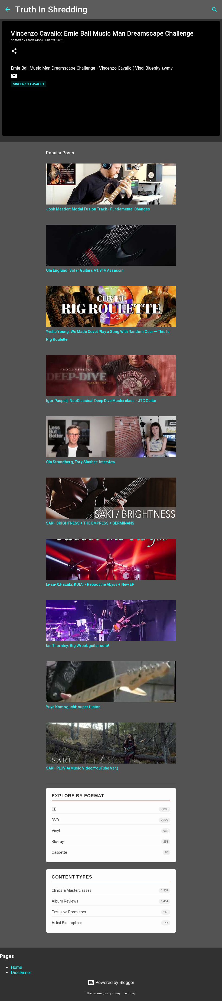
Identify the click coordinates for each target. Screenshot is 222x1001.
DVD (110, 820)
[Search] (95, 9)
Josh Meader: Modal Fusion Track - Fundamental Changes (98, 209)
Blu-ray (110, 841)
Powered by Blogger (114, 982)
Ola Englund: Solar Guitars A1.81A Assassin (84, 270)
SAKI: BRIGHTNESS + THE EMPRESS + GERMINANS (90, 523)
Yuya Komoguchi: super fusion (73, 707)
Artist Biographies (110, 923)
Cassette (110, 852)
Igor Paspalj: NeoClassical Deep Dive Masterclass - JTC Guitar (101, 401)
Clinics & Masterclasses (110, 890)
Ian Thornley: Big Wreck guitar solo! (77, 646)
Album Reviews (110, 901)
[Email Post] (14, 78)
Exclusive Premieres (110, 912)
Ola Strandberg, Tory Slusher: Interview (80, 462)
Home (16, 967)
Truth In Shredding (51, 9)
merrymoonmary (124, 993)
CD (110, 809)
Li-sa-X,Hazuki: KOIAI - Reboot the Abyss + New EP (90, 584)
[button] (14, 51)
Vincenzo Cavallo (28, 84)
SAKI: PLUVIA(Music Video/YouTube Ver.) (82, 768)
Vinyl (110, 831)
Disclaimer (21, 972)
